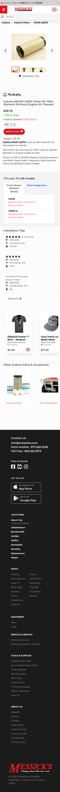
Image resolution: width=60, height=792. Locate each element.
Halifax (14, 540)
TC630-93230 (29, 119)
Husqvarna (17, 600)
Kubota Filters (22, 22)
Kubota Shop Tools (21, 661)
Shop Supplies (18, 669)
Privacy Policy (18, 742)
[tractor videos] (19, 467)
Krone (32, 574)
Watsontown (18, 553)
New (13, 622)
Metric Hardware (20, 691)
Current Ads (17, 738)
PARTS (14, 569)
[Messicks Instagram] (26, 467)
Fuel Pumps (17, 682)
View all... (16, 604)
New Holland (18, 578)
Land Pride (35, 578)
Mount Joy (16, 520)
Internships (17, 725)
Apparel (15, 712)
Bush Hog (16, 587)
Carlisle (15, 536)
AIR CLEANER (16, 205)
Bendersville (17, 531)
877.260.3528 (39, 447)
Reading (15, 549)
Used (14, 626)
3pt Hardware (18, 673)
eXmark (15, 591)
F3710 (11, 199)
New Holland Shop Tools (24, 665)
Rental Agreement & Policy (25, 644)
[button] (54, 9)
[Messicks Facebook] (13, 467)
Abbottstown (18, 527)
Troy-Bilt (33, 587)
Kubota (6, 22)
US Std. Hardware (20, 686)
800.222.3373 (32, 451)
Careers (15, 720)
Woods (33, 595)
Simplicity (34, 583)
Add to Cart (12, 131)
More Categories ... (36, 185)
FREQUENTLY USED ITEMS (22, 202)
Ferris (14, 595)
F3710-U (12, 211)
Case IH (15, 583)
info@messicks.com (24, 443)
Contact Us (27, 780)
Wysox (14, 557)
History (15, 716)
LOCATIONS (17, 514)
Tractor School (18, 733)
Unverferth (35, 591)
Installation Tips (30, 76)
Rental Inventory (20, 640)
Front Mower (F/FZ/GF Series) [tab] (14, 188)
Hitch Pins (16, 678)
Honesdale (16, 544)
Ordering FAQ (19, 729)
